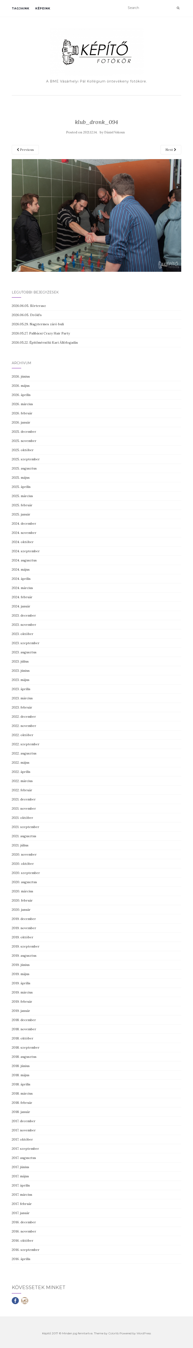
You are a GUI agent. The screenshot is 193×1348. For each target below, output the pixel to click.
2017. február (22, 1204)
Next (169, 150)
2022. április (21, 772)
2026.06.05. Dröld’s (27, 315)
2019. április (21, 983)
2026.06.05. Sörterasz (29, 306)
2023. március (22, 698)
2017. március (22, 1194)
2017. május (20, 1176)
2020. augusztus (24, 882)
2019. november (24, 928)
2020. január (21, 909)
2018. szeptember (26, 1047)
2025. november (24, 441)
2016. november (24, 1231)
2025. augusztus (24, 468)
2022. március (22, 781)
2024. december (24, 523)
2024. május (21, 569)
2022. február (22, 790)
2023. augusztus (24, 652)
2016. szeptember (26, 1250)
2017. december (24, 1121)
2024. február (22, 597)
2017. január (21, 1213)
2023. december (24, 615)
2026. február (22, 413)
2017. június (20, 1167)
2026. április (21, 395)
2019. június (21, 965)
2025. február (22, 505)
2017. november (24, 1130)
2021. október (22, 818)
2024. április (21, 579)
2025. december (24, 431)
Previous (26, 150)
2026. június (21, 376)
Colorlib (113, 1333)
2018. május (20, 1075)
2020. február (22, 900)
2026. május (21, 385)
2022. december (24, 716)
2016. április (21, 1259)
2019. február (22, 1001)
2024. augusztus (24, 560)
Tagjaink (20, 8)
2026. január (21, 422)
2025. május (21, 477)
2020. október (23, 864)
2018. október (22, 1038)
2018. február (22, 1103)
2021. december (24, 799)
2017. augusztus (24, 1158)
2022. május (20, 762)
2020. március (22, 891)
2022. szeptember (26, 744)
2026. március (22, 404)
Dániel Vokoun (114, 132)
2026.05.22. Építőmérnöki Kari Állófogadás (45, 342)
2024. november (24, 533)
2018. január (21, 1112)
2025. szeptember (26, 459)
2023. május (20, 680)
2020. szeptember (26, 873)
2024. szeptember (26, 551)
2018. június (21, 1066)
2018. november (24, 1029)
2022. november (24, 726)
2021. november (24, 808)
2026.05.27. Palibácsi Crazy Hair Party (41, 333)
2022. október (22, 735)
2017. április (21, 1185)
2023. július (20, 661)
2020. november (24, 854)
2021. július (20, 845)
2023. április (21, 689)
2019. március (22, 992)
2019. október (22, 937)
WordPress (144, 1333)
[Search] (178, 8)
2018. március (22, 1093)
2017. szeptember (25, 1148)
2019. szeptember (26, 946)
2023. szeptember (26, 643)
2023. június (21, 670)
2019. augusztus (24, 955)
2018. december (24, 1020)
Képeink (42, 8)
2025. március (22, 496)
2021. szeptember (25, 827)
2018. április (21, 1084)
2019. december (24, 919)
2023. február (22, 707)
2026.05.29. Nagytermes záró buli (38, 324)
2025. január (21, 514)
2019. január (21, 1011)
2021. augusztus (24, 836)
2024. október (23, 542)
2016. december (24, 1222)
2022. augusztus (24, 753)
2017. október (22, 1139)
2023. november (24, 624)
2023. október (22, 634)
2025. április (21, 487)
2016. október (22, 1240)
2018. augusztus (24, 1057)
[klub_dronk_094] (96, 215)
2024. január (21, 606)
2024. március (22, 588)
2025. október (23, 450)
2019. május (20, 974)
